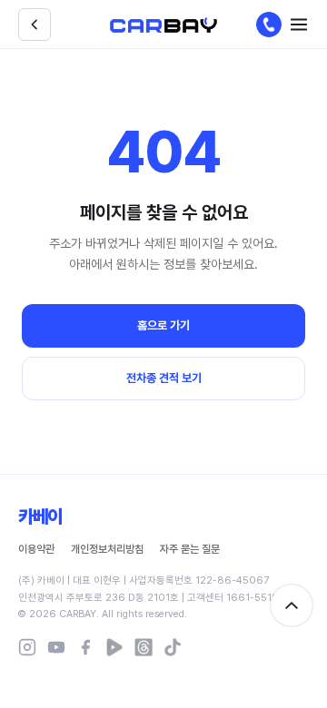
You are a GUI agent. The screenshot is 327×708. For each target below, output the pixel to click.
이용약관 (36, 549)
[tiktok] (173, 647)
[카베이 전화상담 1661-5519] (269, 24)
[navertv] (114, 647)
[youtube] (56, 647)
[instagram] (27, 647)
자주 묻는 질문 (190, 549)
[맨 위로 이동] (291, 605)
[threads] (143, 647)
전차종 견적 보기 (164, 378)
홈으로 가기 (163, 325)
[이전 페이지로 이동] (34, 24)
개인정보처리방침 (107, 549)
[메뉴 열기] (299, 24)
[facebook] (85, 647)
